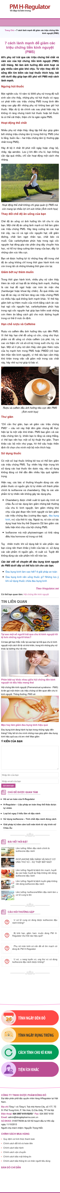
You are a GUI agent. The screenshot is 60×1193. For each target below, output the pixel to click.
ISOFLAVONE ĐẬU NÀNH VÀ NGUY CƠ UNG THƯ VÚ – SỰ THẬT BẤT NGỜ (35, 860)
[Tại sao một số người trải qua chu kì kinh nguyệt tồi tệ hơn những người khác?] (30, 631)
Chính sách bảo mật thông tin (17, 1156)
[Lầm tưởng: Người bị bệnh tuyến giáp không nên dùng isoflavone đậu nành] (7, 884)
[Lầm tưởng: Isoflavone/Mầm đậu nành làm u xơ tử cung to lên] (7, 895)
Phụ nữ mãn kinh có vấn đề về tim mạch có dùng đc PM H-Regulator (34, 947)
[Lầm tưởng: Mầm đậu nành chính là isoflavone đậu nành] (7, 851)
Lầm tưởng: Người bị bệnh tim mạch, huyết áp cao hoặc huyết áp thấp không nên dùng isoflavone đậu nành (36, 872)
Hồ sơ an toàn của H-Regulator (19, 799)
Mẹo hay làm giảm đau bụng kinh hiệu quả (24, 725)
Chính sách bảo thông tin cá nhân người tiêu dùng (26, 1160)
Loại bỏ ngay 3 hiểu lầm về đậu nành (21, 813)
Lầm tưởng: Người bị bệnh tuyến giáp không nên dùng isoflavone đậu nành (36, 882)
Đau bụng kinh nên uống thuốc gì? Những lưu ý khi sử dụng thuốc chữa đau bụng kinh (32, 579)
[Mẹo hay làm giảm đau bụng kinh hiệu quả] (30, 722)
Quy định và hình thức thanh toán (19, 1138)
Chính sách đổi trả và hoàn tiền (18, 1143)
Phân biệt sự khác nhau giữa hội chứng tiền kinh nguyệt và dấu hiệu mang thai (28, 681)
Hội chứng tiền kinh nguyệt (36, 594)
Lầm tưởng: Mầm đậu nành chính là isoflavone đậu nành (33, 849)
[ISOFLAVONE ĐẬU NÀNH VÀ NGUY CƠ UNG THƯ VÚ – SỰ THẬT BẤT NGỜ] (7, 862)
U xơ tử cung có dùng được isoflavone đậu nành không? (34, 921)
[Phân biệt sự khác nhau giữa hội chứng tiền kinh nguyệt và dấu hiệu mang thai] (30, 677)
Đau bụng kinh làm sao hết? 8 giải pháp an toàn (31, 571)
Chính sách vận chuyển (14, 1152)
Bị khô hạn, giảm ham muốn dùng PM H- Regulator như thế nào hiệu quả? (34, 934)
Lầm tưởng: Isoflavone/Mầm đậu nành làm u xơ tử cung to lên (37, 893)
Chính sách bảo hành (13, 1147)
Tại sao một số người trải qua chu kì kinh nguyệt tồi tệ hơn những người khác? (29, 636)
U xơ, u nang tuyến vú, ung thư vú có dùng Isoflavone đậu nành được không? (34, 960)
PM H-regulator (30, 8)
